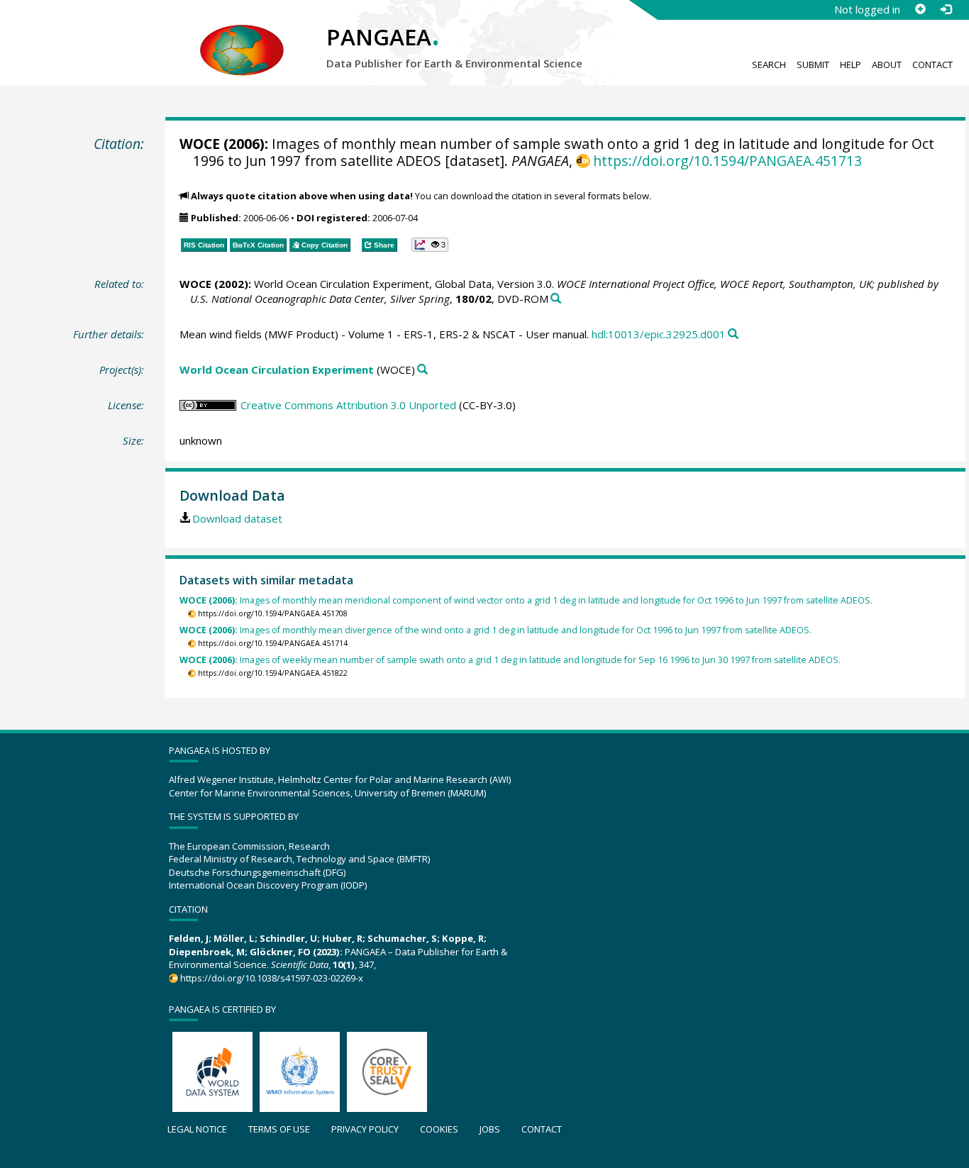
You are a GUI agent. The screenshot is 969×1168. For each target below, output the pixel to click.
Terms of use (279, 1129)
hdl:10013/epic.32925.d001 (659, 334)
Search (769, 64)
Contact (932, 64)
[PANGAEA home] (242, 36)
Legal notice (197, 1129)
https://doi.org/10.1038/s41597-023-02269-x (271, 978)
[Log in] (945, 9)
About (887, 64)
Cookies (439, 1129)
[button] (430, 245)
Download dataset (237, 518)
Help (850, 64)
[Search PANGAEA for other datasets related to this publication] (555, 299)
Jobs (490, 1129)
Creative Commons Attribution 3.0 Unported (348, 405)
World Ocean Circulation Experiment (276, 369)
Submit (813, 64)
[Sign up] (920, 9)
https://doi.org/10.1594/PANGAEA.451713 (727, 160)
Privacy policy (365, 1129)
